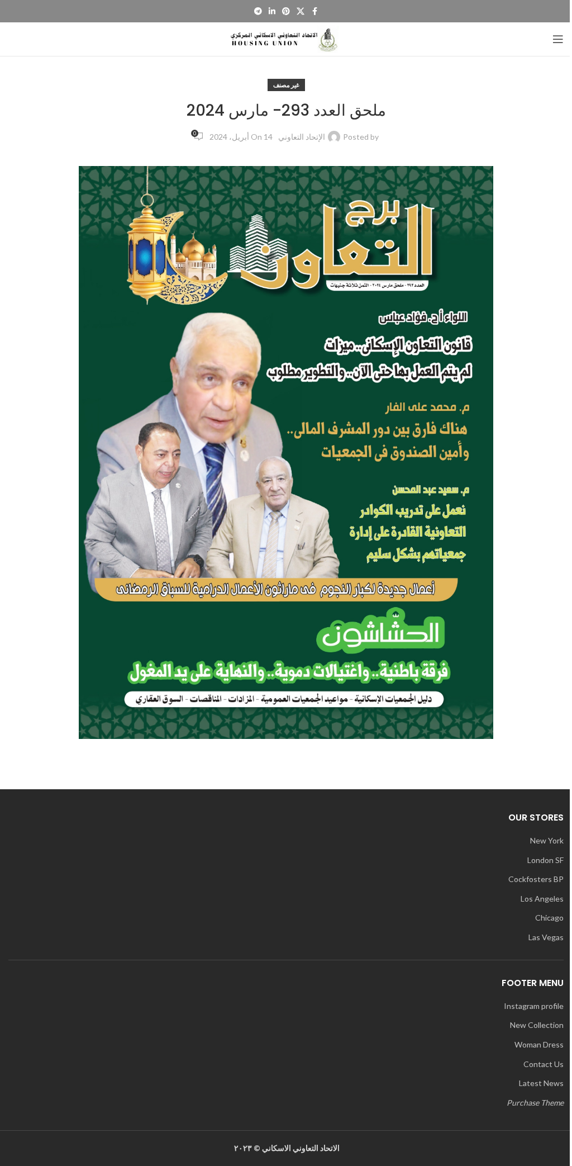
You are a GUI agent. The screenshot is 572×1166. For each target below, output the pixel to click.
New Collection (537, 1025)
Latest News (541, 1083)
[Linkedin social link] (272, 11)
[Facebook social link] (314, 11)
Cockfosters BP (536, 879)
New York (547, 840)
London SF (545, 860)
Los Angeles (542, 898)
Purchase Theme (535, 1102)
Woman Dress (539, 1044)
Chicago (549, 917)
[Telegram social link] (258, 11)
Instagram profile (534, 1006)
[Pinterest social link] (286, 11)
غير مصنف (286, 84)
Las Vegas (546, 937)
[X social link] (300, 11)
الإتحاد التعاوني (301, 136)
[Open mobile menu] (558, 39)
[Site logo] (286, 38)
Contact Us (543, 1064)
